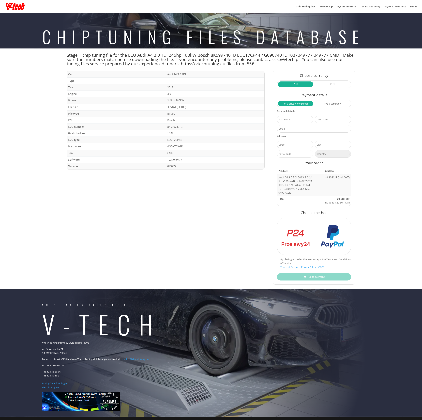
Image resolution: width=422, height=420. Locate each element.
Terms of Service (289, 267)
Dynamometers (346, 6)
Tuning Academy (370, 6)
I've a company (332, 103)
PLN (332, 84)
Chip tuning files (306, 6)
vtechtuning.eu (50, 387)
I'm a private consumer (295, 103)
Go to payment (316, 276)
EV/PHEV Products (395, 6)
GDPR (321, 267)
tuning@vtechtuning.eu (55, 383)
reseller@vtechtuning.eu (135, 359)
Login (413, 6)
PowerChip (326, 6)
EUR (295, 84)
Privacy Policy (308, 267)
